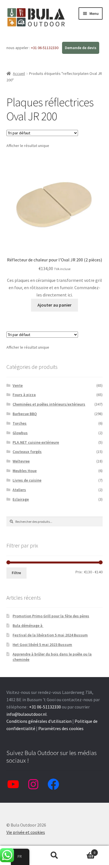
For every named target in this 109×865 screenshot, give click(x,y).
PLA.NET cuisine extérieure (36, 442)
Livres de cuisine (27, 480)
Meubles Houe (25, 470)
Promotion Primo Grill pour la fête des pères (51, 615)
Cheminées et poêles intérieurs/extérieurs (49, 404)
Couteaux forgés (27, 451)
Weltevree (21, 461)
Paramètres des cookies (61, 728)
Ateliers (19, 489)
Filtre (16, 572)
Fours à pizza (24, 394)
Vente (18, 385)
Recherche (54, 855)
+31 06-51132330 (45, 47)
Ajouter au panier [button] (54, 305)
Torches (20, 423)
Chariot (84, 850)
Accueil (19, 73)
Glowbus (20, 432)
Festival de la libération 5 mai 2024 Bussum (50, 635)
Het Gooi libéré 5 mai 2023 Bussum (42, 644)
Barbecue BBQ (25, 413)
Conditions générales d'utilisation (39, 721)
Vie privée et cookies (25, 832)
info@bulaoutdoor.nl (26, 714)
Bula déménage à (28, 625)
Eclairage (21, 499)
